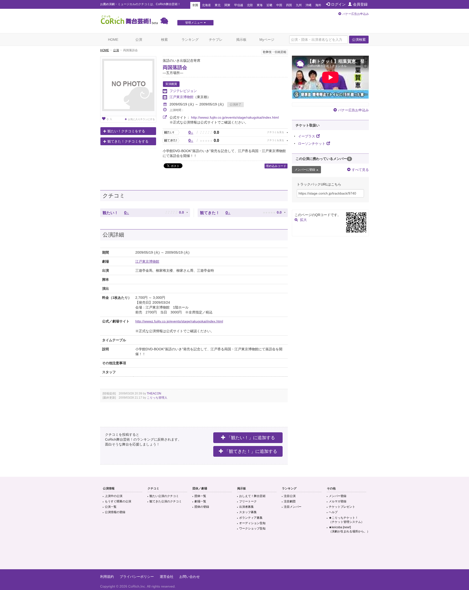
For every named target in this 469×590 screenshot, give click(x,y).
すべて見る (360, 170)
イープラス (306, 136)
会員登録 (360, 4)
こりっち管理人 (157, 397)
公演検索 (359, 39)
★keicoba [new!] (349, 529)
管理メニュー (194, 22)
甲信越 (238, 5)
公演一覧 (111, 506)
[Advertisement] (234, 553)
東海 (260, 5)
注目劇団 (290, 501)
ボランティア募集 (251, 517)
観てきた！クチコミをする (128, 141)
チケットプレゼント (342, 506)
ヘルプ (333, 512)
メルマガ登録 (337, 501)
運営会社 (166, 577)
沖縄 (308, 5)
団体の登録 (201, 506)
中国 (279, 5)
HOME (113, 39)
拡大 (303, 220)
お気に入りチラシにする (141, 119)
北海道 (206, 5)
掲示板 (241, 39)
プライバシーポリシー (137, 577)
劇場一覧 (200, 501)
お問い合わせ (189, 577)
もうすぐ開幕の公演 (118, 501)
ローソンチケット (311, 143)
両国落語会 (175, 67)
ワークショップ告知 (252, 528)
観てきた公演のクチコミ (165, 501)
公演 (138, 39)
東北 (218, 5)
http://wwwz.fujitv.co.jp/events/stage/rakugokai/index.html (235, 117)
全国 (195, 5)
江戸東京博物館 (181, 97)
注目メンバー (292, 506)
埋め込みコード (276, 166)
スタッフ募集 (248, 512)
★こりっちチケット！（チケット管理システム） (346, 520)
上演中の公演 (113, 496)
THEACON (154, 393)
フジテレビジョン (183, 91)
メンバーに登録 (305, 169)
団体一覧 (200, 496)
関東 (227, 5)
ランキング (190, 39)
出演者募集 (246, 506)
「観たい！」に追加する (251, 437)
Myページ (266, 39)
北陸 (250, 5)
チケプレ (216, 39)
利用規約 (107, 577)
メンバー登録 (337, 496)
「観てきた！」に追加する (250, 451)
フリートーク (248, 501)
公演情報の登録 (115, 512)
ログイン (338, 4)
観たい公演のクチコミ (164, 496)
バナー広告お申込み (355, 14)
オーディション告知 (252, 523)
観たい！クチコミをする (126, 131)
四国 (289, 5)
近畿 (269, 5)
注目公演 (290, 496)
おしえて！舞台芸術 (252, 496)
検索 (164, 39)
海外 (318, 5)
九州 (299, 5)
